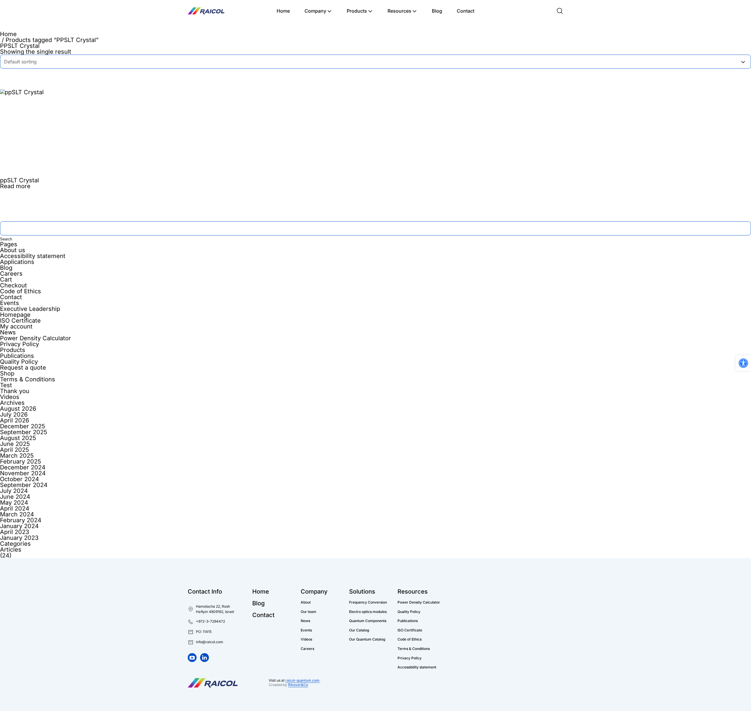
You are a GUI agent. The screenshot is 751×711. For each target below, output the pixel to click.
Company (315, 11)
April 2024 (14, 508)
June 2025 (15, 444)
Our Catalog (359, 630)
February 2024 (20, 520)
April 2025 (14, 450)
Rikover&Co (298, 685)
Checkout (13, 285)
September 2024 (24, 485)
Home (283, 11)
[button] (200, 632)
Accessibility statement (32, 256)
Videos (9, 397)
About (306, 602)
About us (12, 250)
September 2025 (23, 432)
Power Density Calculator (35, 338)
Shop (7, 373)
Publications (17, 356)
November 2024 (23, 473)
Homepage (15, 315)
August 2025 (18, 438)
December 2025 (22, 426)
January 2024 (19, 526)
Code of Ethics (20, 291)
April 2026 (14, 420)
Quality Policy (19, 362)
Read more (15, 186)
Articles (10, 549)
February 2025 (20, 461)
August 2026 (18, 409)
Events (9, 303)
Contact (465, 11)
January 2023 (19, 538)
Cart (6, 279)
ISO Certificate (20, 321)
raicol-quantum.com (302, 680)
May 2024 (14, 503)
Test (6, 385)
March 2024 (17, 514)
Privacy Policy (19, 344)
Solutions (362, 591)
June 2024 (15, 497)
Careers (11, 274)
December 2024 (22, 467)
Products (357, 11)
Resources (399, 11)
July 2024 (14, 491)
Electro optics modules (368, 611)
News (8, 332)
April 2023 (14, 532)
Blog (437, 11)
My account (16, 326)
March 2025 (17, 456)
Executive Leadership (30, 309)
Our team (308, 611)
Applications (17, 262)
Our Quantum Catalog (367, 639)
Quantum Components (367, 621)
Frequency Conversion (368, 602)
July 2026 (14, 414)
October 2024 (19, 479)
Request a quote (23, 367)
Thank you (14, 391)
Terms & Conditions (27, 379)
